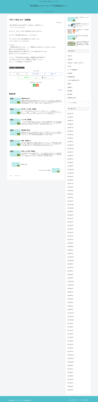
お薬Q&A (12, 67)
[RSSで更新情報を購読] (37, 85)
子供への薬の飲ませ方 (20, 67)
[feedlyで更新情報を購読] (34, 85)
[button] (44, 77)
